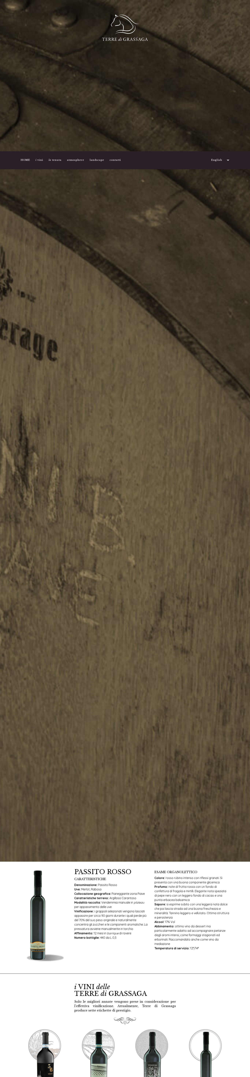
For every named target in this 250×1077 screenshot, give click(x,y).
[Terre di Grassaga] (125, 28)
